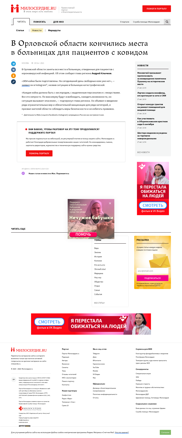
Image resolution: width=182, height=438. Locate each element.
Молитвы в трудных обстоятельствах (150, 387)
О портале (124, 22)
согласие (157, 283)
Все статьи (99, 303)
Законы (97, 252)
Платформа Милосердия (145, 357)
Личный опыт (100, 269)
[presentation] (153, 271)
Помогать (39, 21)
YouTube (96, 367)
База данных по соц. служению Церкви (150, 408)
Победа (138, 380)
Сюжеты (65, 367)
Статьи (20, 30)
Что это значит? (122, 432)
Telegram (96, 353)
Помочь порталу (39, 153)
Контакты (65, 385)
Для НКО (58, 21)
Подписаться (152, 278)
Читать (21, 21)
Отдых (97, 286)
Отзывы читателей (69, 374)
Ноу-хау (97, 277)
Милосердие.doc (142, 391)
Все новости (143, 152)
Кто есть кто (99, 265)
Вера (96, 248)
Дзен (94, 357)
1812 (137, 377)
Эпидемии (26, 169)
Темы (64, 371)
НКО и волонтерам (69, 378)
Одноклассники (99, 364)
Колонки (98, 260)
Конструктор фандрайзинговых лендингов (152, 353)
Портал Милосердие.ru (70, 353)
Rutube (95, 371)
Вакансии (65, 364)
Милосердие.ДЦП (142, 394)
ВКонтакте (97, 360)
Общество (98, 281)
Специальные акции (143, 373)
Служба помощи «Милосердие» (146, 22)
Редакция (65, 357)
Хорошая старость (143, 384)
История (98, 256)
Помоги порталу (157, 8)
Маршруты (54, 30)
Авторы (65, 360)
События (98, 294)
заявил (26, 85)
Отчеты (96, 398)
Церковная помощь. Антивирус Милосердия (152, 398)
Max (94, 378)
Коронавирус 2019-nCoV (40, 169)
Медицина (98, 273)
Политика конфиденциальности (105, 394)
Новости (37, 30)
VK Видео (96, 374)
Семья (97, 290)
